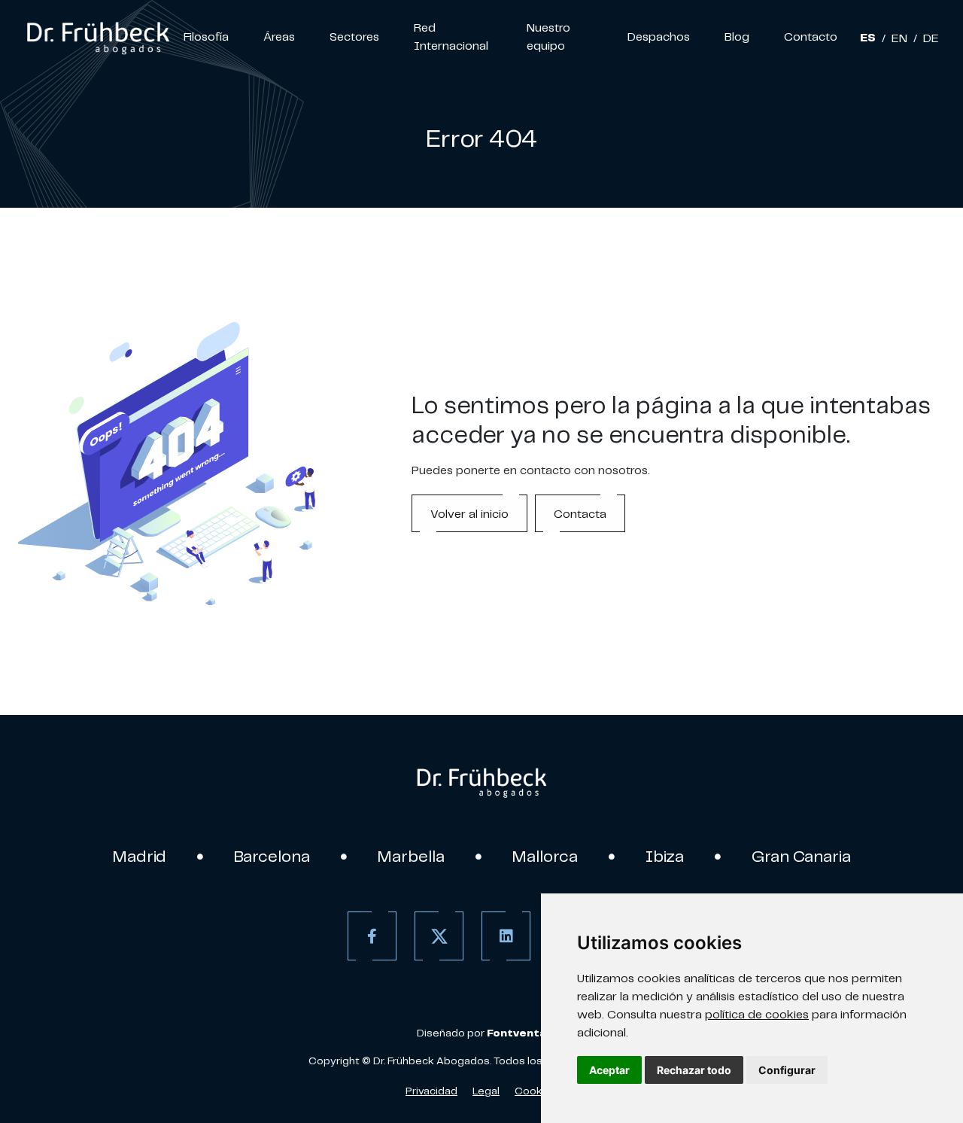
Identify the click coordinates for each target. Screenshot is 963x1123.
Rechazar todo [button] (694, 1070)
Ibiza (665, 855)
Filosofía (206, 36)
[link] (98, 36)
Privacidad (431, 1090)
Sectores (354, 36)
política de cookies (757, 1013)
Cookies (536, 1090)
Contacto (810, 36)
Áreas (279, 36)
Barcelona (272, 855)
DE (931, 37)
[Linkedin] (506, 935)
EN (899, 37)
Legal (486, 1090)
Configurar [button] (787, 1070)
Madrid (139, 855)
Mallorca (545, 855)
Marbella (411, 855)
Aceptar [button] (609, 1070)
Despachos (658, 36)
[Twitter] (439, 935)
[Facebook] (372, 935)
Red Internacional (451, 36)
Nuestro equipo (548, 36)
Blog (737, 36)
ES (868, 37)
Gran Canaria (801, 855)
